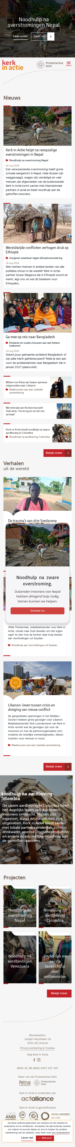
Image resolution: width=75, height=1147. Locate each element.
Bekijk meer (54, 453)
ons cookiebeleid (61, 1132)
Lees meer (20, 36)
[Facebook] (34, 1059)
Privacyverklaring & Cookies (37, 1048)
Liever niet (27, 1138)
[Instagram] (38, 1059)
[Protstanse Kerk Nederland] (45, 1083)
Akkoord (47, 1138)
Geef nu (39, 36)
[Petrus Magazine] (25, 1083)
